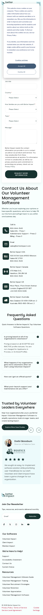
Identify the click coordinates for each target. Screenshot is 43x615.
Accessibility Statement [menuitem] (12, 560)
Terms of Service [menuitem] (20, 608)
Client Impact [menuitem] (7, 542)
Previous (31, 430)
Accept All (21, 66)
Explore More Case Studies (15, 427)
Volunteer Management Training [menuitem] (15, 581)
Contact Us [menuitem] (7, 563)
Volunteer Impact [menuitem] (9, 539)
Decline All (21, 72)
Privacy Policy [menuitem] (7, 608)
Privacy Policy (10, 167)
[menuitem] (4, 524)
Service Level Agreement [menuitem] (12, 610)
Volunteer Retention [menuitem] (10, 588)
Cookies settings (21, 60)
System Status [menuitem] (8, 567)
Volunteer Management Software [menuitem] (15, 595)
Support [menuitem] (5, 556)
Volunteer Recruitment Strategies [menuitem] (15, 584)
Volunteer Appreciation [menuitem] (11, 591)
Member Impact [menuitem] (8, 546)
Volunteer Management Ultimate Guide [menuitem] (18, 577)
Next (38, 430)
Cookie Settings (36, 609)
